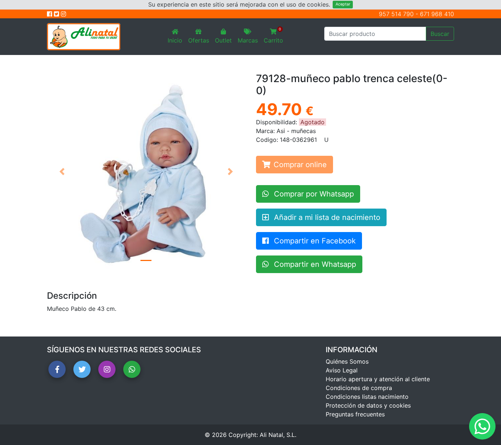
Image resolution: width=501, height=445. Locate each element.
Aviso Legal (342, 370)
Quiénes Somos (347, 361)
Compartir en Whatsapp (314, 264)
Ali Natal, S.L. (278, 434)
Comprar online (300, 164)
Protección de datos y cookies (368, 405)
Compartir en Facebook (314, 240)
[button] (62, 172)
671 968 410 (437, 14)
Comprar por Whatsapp (313, 194)
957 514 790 (396, 14)
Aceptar (343, 4)
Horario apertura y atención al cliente (378, 379)
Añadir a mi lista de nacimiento (326, 217)
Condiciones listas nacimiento (367, 396)
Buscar (440, 33)
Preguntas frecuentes (355, 414)
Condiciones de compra (359, 387)
